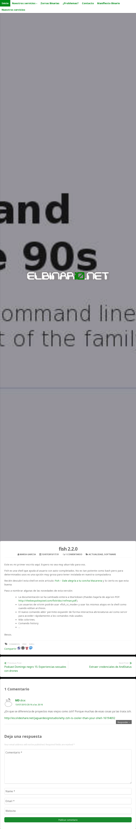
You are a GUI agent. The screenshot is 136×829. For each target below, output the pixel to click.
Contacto (88, 3)
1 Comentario (74, 554)
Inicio (5, 3)
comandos (14, 644)
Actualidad (96, 554)
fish (24, 644)
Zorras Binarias (49, 3)
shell (31, 644)
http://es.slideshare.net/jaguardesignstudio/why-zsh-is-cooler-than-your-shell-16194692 (59, 718)
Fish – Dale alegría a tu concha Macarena (78, 580)
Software (110, 554)
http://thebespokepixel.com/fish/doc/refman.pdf (47, 600)
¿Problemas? (71, 3)
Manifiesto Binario (108, 3)
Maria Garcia (28, 554)
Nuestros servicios (23, 3)
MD (17, 700)
